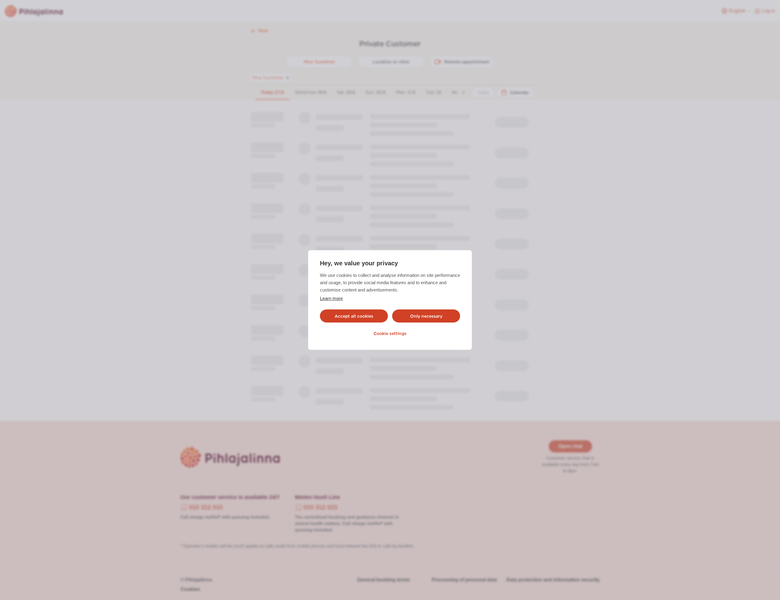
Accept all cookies (354, 316)
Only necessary (426, 316)
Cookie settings (390, 333)
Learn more (331, 298)
